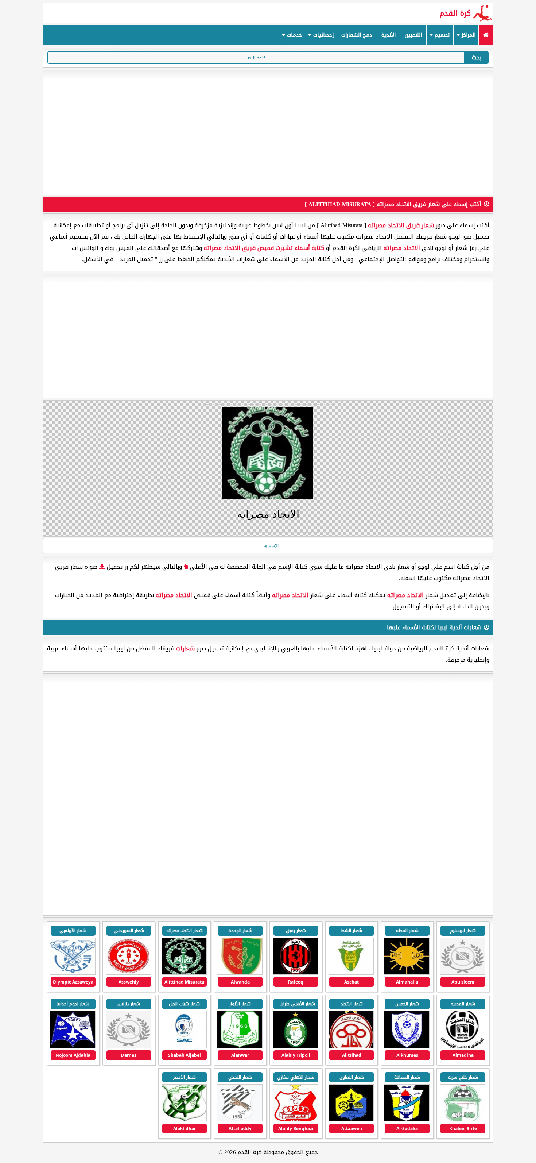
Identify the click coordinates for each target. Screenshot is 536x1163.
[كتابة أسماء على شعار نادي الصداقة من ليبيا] (407, 1120)
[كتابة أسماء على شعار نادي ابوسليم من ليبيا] (462, 973)
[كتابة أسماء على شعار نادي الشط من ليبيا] (351, 973)
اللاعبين (413, 35)
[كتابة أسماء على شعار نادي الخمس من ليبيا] (407, 1046)
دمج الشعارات (356, 35)
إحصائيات (322, 35)
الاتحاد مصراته (402, 248)
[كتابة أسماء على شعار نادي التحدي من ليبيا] (240, 1120)
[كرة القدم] (485, 35)
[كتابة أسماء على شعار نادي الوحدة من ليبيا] (240, 973)
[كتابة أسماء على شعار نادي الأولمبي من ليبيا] (73, 973)
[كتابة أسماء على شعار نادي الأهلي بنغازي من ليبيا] (295, 1120)
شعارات (185, 648)
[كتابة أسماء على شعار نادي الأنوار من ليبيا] (240, 1046)
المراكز (467, 35)
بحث (476, 57)
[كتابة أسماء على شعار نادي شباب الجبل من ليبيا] (184, 1046)
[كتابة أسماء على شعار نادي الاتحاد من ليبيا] (351, 1046)
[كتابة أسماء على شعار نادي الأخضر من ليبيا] (184, 1120)
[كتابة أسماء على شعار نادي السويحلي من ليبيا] (128, 973)
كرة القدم (455, 13)
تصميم (441, 35)
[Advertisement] (268, 132)
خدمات (293, 35)
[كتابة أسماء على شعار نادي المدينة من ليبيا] (462, 1046)
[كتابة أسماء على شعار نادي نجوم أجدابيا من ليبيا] (73, 1046)
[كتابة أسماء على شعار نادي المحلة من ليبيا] (407, 973)
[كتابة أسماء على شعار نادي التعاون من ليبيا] (351, 1120)
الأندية (388, 35)
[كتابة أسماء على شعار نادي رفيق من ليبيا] (295, 973)
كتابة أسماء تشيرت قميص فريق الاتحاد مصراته (264, 248)
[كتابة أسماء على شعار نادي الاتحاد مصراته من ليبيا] (184, 973)
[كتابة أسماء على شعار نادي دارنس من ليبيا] (128, 1046)
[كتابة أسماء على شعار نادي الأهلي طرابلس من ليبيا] (295, 1046)
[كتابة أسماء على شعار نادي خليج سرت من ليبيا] (462, 1120)
